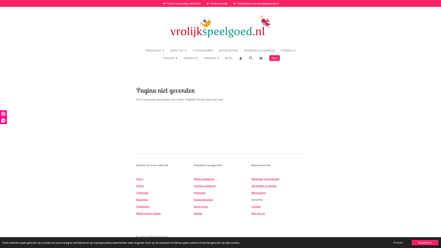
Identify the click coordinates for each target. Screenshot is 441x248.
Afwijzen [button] (398, 242)
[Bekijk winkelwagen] (261, 58)
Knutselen (200, 192)
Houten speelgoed (205, 185)
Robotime (142, 199)
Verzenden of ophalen (264, 185)
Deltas (140, 185)
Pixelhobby (143, 206)
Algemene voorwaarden (265, 178)
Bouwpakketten (203, 199)
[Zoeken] (251, 57)
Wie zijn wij (258, 213)
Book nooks (201, 206)
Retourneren (258, 192)
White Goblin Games (148, 213)
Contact (256, 206)
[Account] (240, 58)
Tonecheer (142, 192)
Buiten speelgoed (204, 178)
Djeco (139, 178)
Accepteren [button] (425, 242)
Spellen (198, 213)
